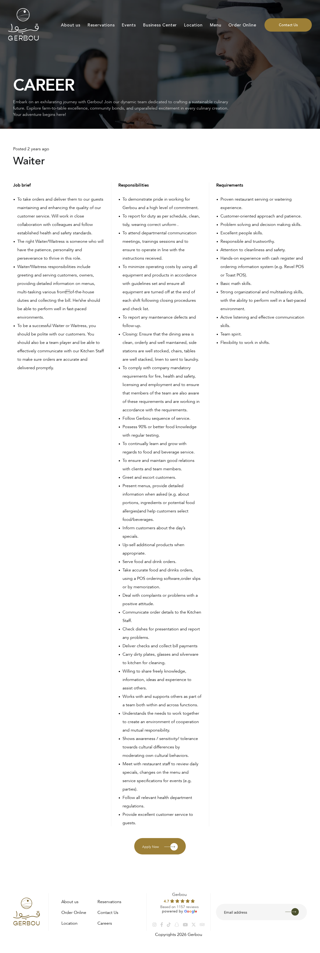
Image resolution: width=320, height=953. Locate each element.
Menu (216, 25)
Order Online (242, 25)
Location (193, 25)
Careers (104, 922)
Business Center (160, 25)
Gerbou (179, 894)
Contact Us (288, 25)
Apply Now (150, 846)
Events (129, 25)
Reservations (101, 25)
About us (70, 25)
